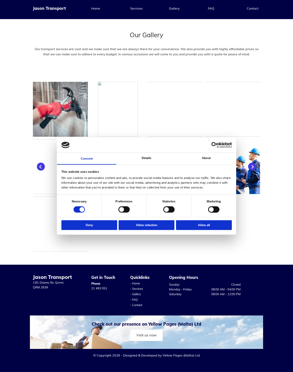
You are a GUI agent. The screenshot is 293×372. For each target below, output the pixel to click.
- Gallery (135, 294)
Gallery (174, 8)
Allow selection (146, 225)
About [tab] (206, 158)
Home (95, 8)
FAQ (211, 8)
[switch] (124, 209)
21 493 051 (99, 288)
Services (136, 8)
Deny (89, 225)
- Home (135, 283)
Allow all (204, 225)
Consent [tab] (87, 158)
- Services (136, 289)
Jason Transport (49, 8)
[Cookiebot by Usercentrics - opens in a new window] (214, 145)
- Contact (136, 305)
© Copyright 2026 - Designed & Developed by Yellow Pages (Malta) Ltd (146, 355)
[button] (146, 335)
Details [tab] (146, 158)
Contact (253, 8)
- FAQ (134, 300)
